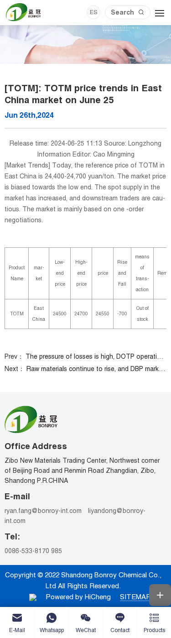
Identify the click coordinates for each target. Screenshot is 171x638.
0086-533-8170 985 (33, 550)
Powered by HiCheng (78, 597)
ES (94, 12)
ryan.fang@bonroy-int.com (43, 510)
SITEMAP (135, 597)
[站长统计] (32, 597)
